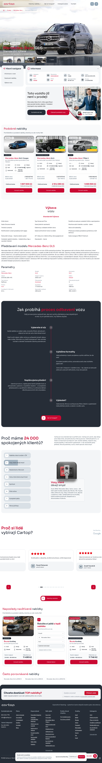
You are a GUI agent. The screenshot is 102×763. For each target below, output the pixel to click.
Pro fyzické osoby (65, 717)
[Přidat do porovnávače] (32, 138)
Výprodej (48, 717)
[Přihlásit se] (96, 4)
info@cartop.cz (6, 717)
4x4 (52, 80)
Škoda (77, 720)
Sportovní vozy (50, 734)
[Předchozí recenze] (8, 587)
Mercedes (78, 728)
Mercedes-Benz (6, 273)
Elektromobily (94, 717)
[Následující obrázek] (32, 144)
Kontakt (18, 725)
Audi (76, 715)
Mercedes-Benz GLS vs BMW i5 (13, 679)
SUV (34, 76)
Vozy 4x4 (48, 715)
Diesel (35, 80)
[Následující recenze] (93, 587)
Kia (76, 735)
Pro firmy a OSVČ (65, 719)
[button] (63, 68)
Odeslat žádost (51, 662)
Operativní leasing (36, 715)
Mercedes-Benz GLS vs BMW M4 (56, 679)
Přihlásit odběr (91, 693)
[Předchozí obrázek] (6, 144)
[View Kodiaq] (18, 641)
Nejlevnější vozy (50, 745)
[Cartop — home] (9, 4)
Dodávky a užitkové (95, 722)
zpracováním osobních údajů (88, 696)
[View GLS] (51, 165)
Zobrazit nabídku (18, 662)
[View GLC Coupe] (19, 165)
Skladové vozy (49, 729)
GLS (36, 273)
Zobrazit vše (49, 750)
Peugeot (77, 725)
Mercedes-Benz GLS (41, 246)
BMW (76, 717)
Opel (76, 738)
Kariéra (18, 722)
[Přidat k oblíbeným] (28, 138)
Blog (17, 728)
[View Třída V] (83, 165)
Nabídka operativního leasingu (34, 719)
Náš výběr (33, 742)
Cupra (76, 733)
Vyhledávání (19, 720)
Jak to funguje (20, 715)
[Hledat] (92, 4)
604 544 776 (5, 715)
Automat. (38, 282)
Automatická (54, 76)
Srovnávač (19, 717)
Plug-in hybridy (94, 720)
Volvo (76, 722)
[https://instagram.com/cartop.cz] (100, 758)
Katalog (33, 744)
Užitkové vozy (49, 731)
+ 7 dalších (51, 59)
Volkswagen (78, 730)
